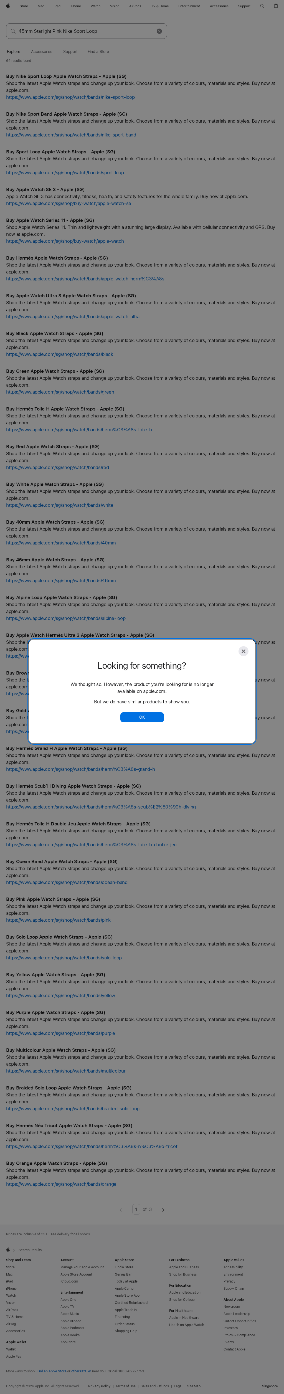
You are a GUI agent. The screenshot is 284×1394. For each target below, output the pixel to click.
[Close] (243, 651)
